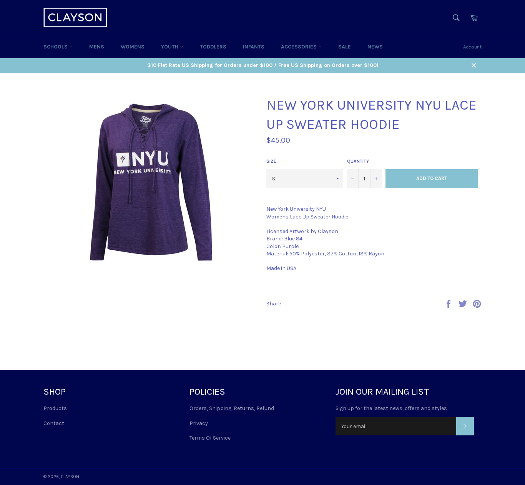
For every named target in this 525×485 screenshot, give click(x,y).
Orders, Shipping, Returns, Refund (231, 408)
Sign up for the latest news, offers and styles (391, 408)
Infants (253, 46)
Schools (56, 46)
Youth (170, 46)
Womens (133, 46)
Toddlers (213, 46)
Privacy (198, 423)
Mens (96, 46)
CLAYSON (70, 476)
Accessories (299, 46)
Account (472, 47)
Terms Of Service (210, 438)
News (375, 46)
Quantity (358, 161)
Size (271, 161)
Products (55, 408)
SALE (344, 46)
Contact (53, 423)
